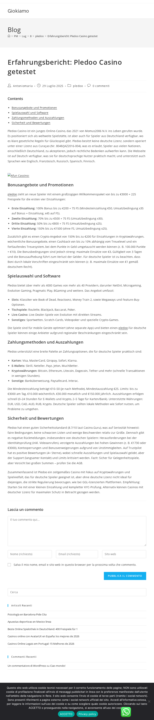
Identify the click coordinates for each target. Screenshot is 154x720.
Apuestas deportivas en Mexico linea (29, 621)
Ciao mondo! (57, 666)
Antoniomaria (23, 86)
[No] (149, 701)
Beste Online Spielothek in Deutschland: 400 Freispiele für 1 (43, 629)
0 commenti (101, 86)
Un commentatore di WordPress (27, 666)
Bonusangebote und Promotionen (34, 108)
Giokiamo (18, 10)
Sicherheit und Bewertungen (31, 123)
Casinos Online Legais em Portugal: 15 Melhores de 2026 (41, 643)
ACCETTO (66, 714)
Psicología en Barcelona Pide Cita (27, 614)
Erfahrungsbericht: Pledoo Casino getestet (73, 36)
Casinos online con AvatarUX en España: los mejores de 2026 (43, 636)
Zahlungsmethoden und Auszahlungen (38, 118)
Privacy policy (87, 714)
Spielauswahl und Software (30, 113)
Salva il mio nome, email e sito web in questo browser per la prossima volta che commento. (75, 565)
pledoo (78, 86)
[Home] (9, 36)
